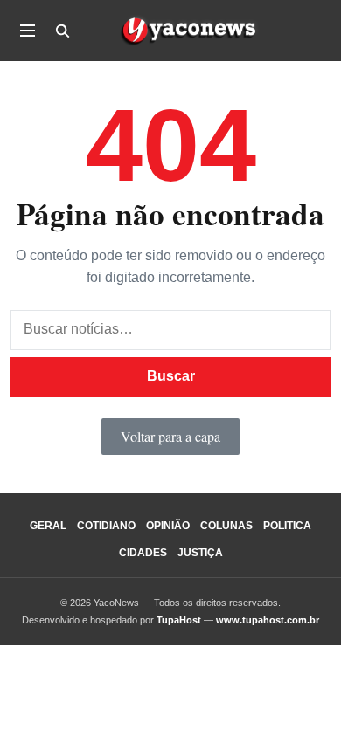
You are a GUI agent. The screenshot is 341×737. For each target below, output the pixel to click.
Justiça (200, 553)
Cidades (143, 553)
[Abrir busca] (62, 30)
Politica (287, 526)
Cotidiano (106, 526)
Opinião (168, 526)
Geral (48, 526)
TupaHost (179, 620)
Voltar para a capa (170, 436)
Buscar (171, 375)
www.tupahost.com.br (267, 620)
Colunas (226, 526)
